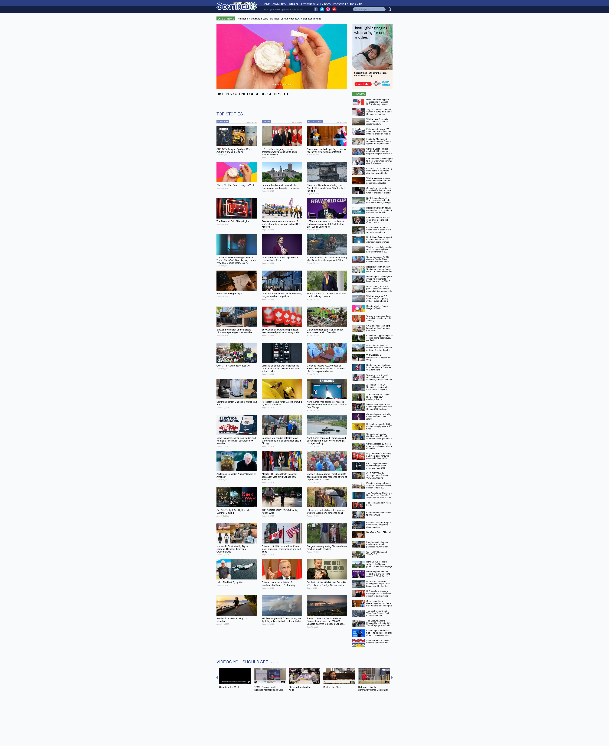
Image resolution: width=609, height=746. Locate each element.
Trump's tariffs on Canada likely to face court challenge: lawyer (378, 397)
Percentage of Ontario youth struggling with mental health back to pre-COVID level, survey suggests (379, 280)
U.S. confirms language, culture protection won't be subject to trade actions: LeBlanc (378, 595)
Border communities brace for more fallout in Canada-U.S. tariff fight (378, 367)
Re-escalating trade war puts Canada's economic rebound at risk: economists (379, 288)
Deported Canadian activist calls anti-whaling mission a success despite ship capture (379, 211)
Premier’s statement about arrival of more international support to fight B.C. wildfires (378, 486)
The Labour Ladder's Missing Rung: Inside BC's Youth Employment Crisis (378, 623)
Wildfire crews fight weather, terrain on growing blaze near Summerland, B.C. (379, 249)
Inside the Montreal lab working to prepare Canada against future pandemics (378, 141)
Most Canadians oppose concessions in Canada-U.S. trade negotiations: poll (379, 102)
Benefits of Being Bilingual (378, 532)
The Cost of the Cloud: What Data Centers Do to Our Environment (378, 613)
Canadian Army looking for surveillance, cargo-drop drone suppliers (378, 524)
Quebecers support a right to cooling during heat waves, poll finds (379, 338)
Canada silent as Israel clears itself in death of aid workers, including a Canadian (378, 231)
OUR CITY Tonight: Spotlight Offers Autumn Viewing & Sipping (377, 475)
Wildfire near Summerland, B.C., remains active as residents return (378, 121)
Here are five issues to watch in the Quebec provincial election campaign (379, 564)
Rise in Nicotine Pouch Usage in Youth (377, 307)
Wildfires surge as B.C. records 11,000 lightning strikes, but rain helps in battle (377, 300)
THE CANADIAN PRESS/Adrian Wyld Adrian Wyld (379, 357)
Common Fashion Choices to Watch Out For (378, 513)
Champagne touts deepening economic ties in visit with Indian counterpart (379, 603)
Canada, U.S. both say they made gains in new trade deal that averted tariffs (379, 170)
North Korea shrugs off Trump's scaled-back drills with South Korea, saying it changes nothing (378, 201)
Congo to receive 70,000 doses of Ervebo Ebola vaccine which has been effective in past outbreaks (378, 260)
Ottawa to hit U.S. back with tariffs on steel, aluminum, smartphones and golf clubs (379, 378)
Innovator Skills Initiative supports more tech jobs (377, 641)
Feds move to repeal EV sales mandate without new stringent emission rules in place (379, 132)
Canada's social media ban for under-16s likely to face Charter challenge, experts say (378, 191)
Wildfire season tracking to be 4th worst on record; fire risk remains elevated (378, 180)
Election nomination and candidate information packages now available (377, 544)
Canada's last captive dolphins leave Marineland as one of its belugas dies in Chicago (379, 437)
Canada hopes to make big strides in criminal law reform (378, 416)
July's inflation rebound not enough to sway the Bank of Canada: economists (379, 111)
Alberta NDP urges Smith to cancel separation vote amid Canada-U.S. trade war (379, 406)
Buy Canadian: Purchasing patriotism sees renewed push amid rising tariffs (378, 456)
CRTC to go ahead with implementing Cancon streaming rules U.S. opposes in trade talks (377, 467)
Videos (326, 4)
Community (279, 4)
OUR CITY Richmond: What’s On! (376, 553)
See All (274, 662)
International (310, 4)
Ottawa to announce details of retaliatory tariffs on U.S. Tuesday (379, 318)
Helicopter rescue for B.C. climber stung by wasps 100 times (379, 426)
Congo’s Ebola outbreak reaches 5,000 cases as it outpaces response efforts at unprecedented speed (379, 152)
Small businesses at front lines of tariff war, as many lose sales (378, 328)
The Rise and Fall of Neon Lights (378, 504)
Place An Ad (354, 4)
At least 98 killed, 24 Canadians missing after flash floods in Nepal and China (377, 388)
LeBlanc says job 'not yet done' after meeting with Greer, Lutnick (378, 220)
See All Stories (251, 122)
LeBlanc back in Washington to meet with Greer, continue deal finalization (379, 161)
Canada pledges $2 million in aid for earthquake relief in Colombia (379, 446)
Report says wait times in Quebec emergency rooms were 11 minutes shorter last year (379, 270)
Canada (293, 4)
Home (267, 4)
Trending (359, 93)
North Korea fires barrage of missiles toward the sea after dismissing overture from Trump (379, 241)
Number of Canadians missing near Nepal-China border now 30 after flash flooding (378, 585)
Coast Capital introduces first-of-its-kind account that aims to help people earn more (379, 634)
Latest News (226, 18)
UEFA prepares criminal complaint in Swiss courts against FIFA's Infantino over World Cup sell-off (378, 575)
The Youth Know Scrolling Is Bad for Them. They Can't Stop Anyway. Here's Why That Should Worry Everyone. (379, 497)
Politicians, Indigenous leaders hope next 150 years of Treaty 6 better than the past (379, 349)
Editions (338, 4)
